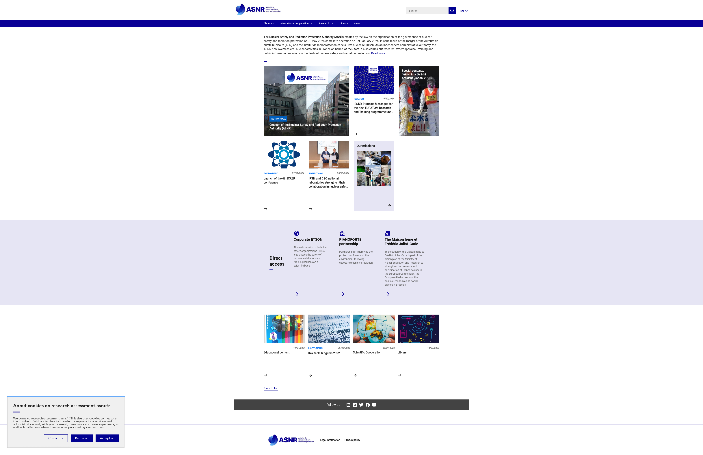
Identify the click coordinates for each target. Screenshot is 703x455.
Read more (378, 53)
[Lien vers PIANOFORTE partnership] (342, 293)
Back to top (271, 388)
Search (452, 10)
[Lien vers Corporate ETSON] (297, 293)
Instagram (354, 404)
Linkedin (348, 404)
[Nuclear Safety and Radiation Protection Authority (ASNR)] (258, 14)
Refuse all (81, 438)
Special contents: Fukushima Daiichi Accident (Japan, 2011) (419, 101)
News (357, 23)
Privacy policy (352, 440)
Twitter (361, 404)
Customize (55, 438)
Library (344, 23)
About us (269, 23)
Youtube (374, 404)
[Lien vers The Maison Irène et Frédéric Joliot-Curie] (388, 293)
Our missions (374, 176)
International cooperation (294, 23)
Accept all (107, 438)
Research (324, 23)
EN (462, 10)
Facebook (367, 404)
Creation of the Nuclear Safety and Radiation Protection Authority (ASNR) (306, 101)
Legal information (330, 440)
